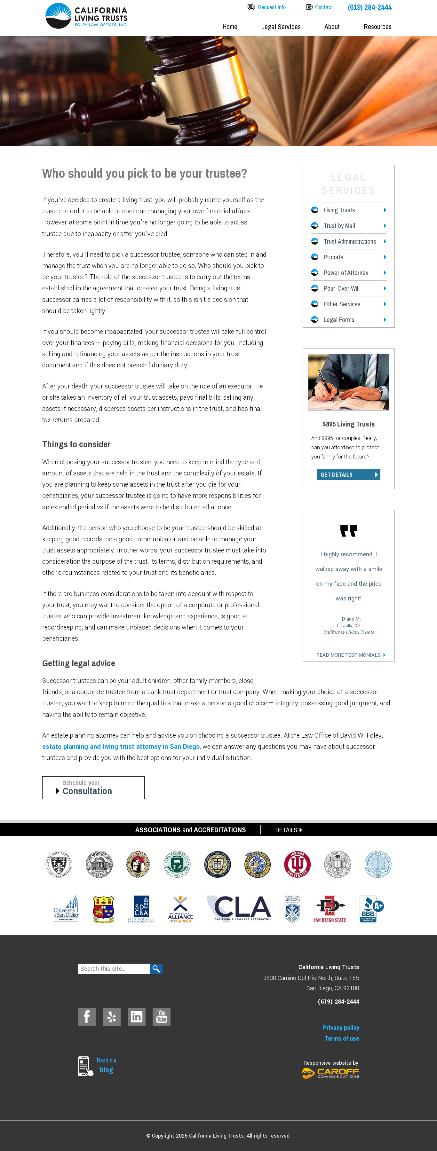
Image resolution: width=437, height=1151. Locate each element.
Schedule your (87, 787)
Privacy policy (341, 1027)
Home (229, 26)
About (332, 26)
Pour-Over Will (342, 288)
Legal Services (281, 26)
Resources (377, 26)
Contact (324, 7)
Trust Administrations (350, 241)
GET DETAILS (337, 475)
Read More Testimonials (348, 655)
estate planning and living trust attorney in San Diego (121, 746)
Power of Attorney (346, 272)
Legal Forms (339, 319)
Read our (106, 1065)
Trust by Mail (339, 225)
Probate (334, 257)
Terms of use (342, 1038)
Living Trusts (339, 210)
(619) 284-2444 (370, 7)
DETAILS (286, 830)
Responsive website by (331, 1063)
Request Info (272, 7)
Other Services (342, 304)
